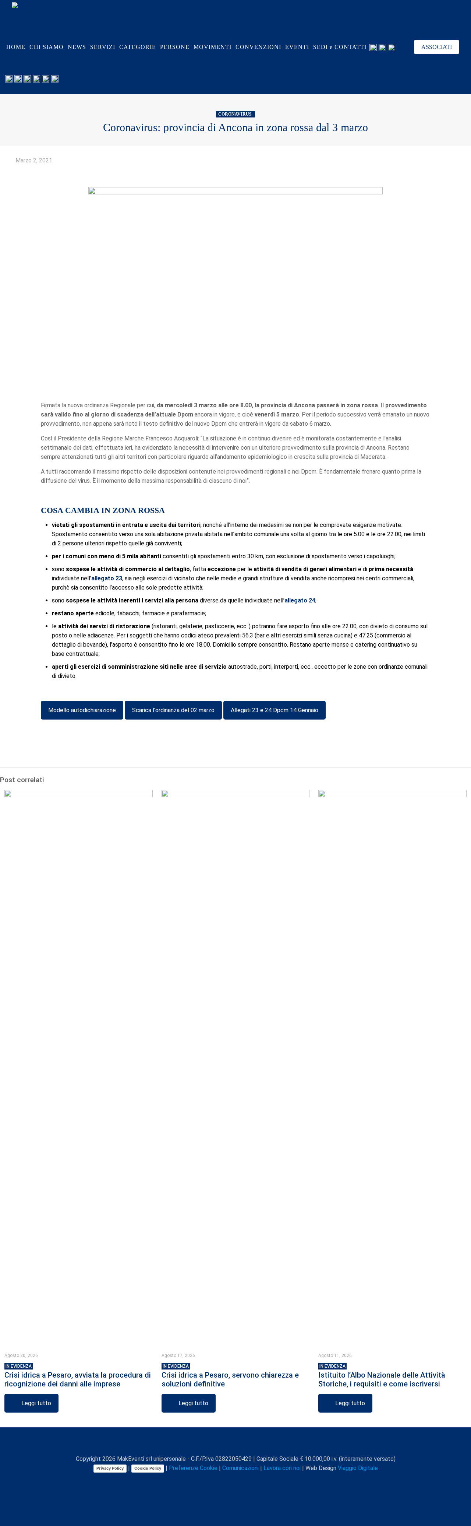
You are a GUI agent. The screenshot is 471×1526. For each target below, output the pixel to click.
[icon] (251, 1481)
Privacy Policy (110, 1468)
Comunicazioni (240, 1468)
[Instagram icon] (244, 1481)
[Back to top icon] (235, 1443)
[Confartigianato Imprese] (58, 15)
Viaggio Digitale (358, 1468)
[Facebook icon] (213, 1481)
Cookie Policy (147, 1468)
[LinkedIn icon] (236, 1481)
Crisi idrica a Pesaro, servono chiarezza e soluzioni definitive (230, 1376)
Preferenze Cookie (193, 1468)
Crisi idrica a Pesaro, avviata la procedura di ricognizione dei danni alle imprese (77, 1376)
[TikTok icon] (259, 1481)
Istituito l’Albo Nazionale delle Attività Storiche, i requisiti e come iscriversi (381, 1376)
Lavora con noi (282, 1468)
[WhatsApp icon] (205, 1481)
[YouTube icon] (228, 1481)
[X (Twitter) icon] (220, 1481)
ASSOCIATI (436, 47)
